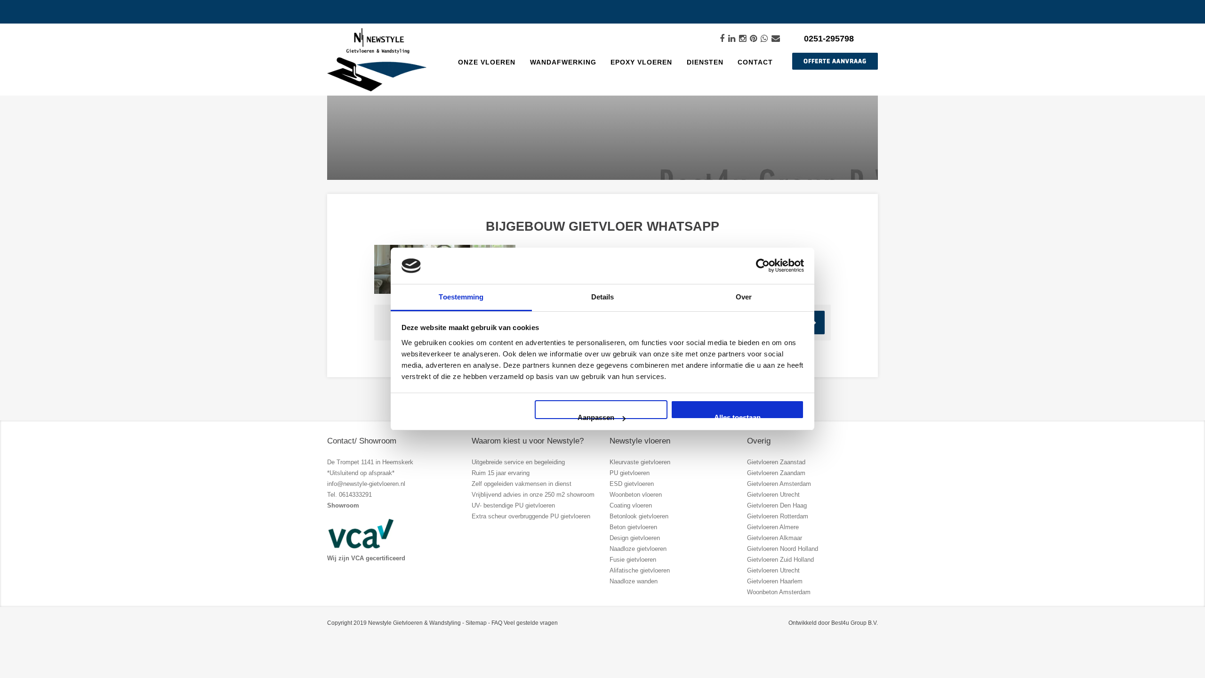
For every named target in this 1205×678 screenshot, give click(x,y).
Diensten (705, 62)
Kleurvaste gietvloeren (640, 462)
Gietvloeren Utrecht (773, 494)
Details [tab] (602, 297)
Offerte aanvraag (835, 61)
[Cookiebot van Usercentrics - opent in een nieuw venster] (763, 265)
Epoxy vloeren (641, 62)
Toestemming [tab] (461, 297)
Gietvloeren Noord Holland (782, 548)
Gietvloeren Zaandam (776, 472)
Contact (755, 62)
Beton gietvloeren (633, 527)
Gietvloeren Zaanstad (776, 462)
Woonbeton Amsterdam (779, 592)
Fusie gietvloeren (633, 559)
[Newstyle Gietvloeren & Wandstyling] (376, 60)
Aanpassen (596, 416)
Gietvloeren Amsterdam (779, 483)
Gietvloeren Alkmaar (774, 537)
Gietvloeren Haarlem (775, 581)
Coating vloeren (631, 505)
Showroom (343, 505)
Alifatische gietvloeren (640, 570)
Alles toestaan (737, 416)
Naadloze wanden (634, 581)
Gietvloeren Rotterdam (777, 516)
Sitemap (476, 623)
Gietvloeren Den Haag (777, 505)
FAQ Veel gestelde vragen (524, 623)
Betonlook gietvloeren (639, 516)
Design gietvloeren (635, 537)
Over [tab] (744, 297)
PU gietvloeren (630, 472)
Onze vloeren (486, 62)
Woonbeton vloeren (636, 494)
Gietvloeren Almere (773, 527)
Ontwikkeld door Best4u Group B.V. (833, 623)
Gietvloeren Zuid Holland (780, 559)
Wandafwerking (563, 62)
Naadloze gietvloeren (638, 548)
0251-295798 (829, 38)
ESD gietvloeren (632, 483)
